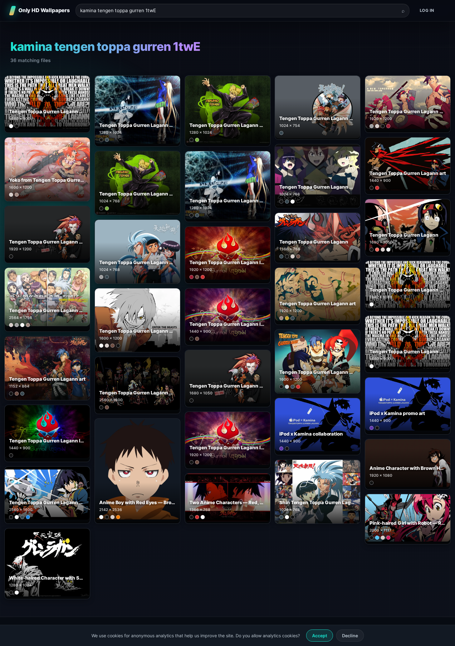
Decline (350, 635)
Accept (319, 635)
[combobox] (238, 11)
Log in (427, 10)
